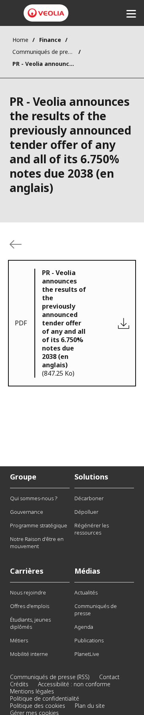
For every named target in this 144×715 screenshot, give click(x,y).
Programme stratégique (38, 525)
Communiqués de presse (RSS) (50, 677)
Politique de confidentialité (44, 698)
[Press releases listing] (16, 244)
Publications (89, 640)
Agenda (83, 626)
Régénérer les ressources (91, 529)
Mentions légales (32, 691)
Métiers (19, 640)
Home (20, 40)
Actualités (86, 592)
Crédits (19, 684)
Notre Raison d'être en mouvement (37, 542)
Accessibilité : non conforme (74, 684)
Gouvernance (26, 511)
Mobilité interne (29, 654)
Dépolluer (86, 511)
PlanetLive (86, 654)
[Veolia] (46, 13)
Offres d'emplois (29, 606)
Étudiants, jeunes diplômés (30, 623)
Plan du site (90, 705)
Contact (109, 677)
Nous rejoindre (28, 592)
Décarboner (89, 498)
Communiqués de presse (43, 51)
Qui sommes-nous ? (33, 498)
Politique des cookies (37, 705)
